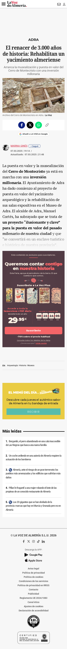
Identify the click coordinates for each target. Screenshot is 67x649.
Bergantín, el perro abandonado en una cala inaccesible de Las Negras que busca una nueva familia (33, 443)
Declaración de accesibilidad (33, 610)
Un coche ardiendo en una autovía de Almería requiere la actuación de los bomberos (33, 457)
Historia (22, 365)
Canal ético (33, 602)
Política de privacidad (33, 572)
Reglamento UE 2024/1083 (33, 598)
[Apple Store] (33, 560)
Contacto (33, 589)
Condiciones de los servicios (33, 581)
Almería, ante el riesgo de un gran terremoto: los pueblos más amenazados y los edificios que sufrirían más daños (33, 473)
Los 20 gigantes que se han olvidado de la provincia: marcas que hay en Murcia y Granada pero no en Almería (33, 505)
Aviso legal (33, 568)
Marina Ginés (19, 145)
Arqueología (12, 365)
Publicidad (33, 593)
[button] (4, 4)
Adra (33, 40)
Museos (30, 365)
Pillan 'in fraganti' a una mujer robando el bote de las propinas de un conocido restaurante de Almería (31, 489)
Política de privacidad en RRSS (33, 585)
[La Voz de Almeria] (17, 4)
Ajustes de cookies (33, 606)
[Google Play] (33, 555)
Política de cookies (33, 577)
